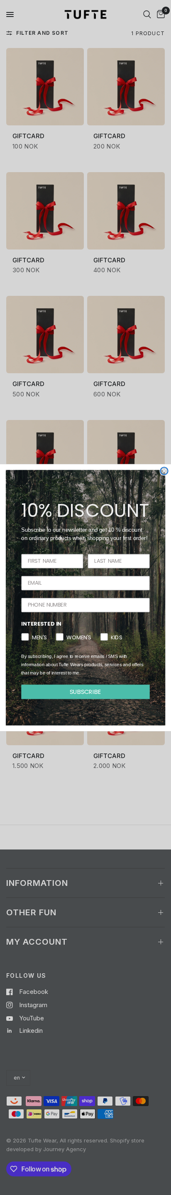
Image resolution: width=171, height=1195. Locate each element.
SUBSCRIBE (86, 691)
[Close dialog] (164, 471)
